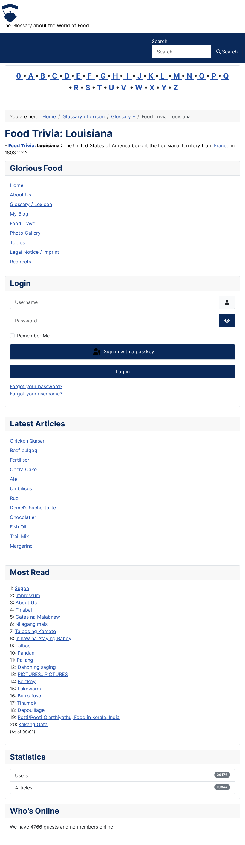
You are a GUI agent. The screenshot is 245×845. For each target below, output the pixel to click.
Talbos (23, 646)
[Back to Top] (234, 834)
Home (16, 185)
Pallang (25, 660)
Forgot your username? (36, 394)
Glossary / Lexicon (31, 204)
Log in (123, 371)
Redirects (20, 262)
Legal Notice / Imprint (34, 252)
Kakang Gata (33, 724)
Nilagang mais (32, 624)
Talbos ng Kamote (35, 631)
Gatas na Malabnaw (38, 617)
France (221, 145)
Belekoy (27, 681)
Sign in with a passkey (128, 351)
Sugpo (22, 588)
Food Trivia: (22, 145)
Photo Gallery (25, 233)
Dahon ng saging (37, 667)
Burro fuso (29, 696)
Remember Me (33, 336)
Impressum (28, 595)
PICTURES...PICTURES (43, 674)
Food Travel (23, 223)
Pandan (26, 653)
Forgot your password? (36, 386)
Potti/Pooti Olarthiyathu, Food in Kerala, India (69, 717)
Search (159, 41)
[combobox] (182, 51)
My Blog (19, 214)
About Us (26, 603)
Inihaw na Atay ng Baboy (43, 638)
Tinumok (26, 703)
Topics (17, 242)
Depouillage (31, 710)
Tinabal (24, 610)
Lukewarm (29, 689)
